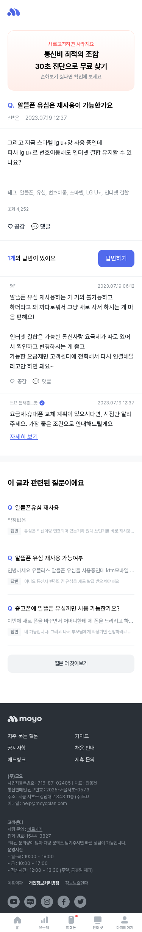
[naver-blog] (30, 902)
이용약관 (15, 883)
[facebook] (64, 902)
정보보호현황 (76, 883)
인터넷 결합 (117, 193)
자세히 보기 (24, 436)
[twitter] (80, 902)
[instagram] (47, 902)
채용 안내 (85, 748)
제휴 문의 (85, 760)
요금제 (44, 927)
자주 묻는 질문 (23, 736)
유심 (40, 193)
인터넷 (98, 927)
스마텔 (76, 193)
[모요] (25, 719)
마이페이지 (124, 927)
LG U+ (93, 193)
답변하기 (116, 258)
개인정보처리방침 (44, 883)
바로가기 (34, 829)
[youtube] (14, 902)
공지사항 (17, 748)
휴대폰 (71, 927)
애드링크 (17, 760)
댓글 (41, 226)
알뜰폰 (26, 193)
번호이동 (57, 193)
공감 (16, 226)
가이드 (82, 736)
